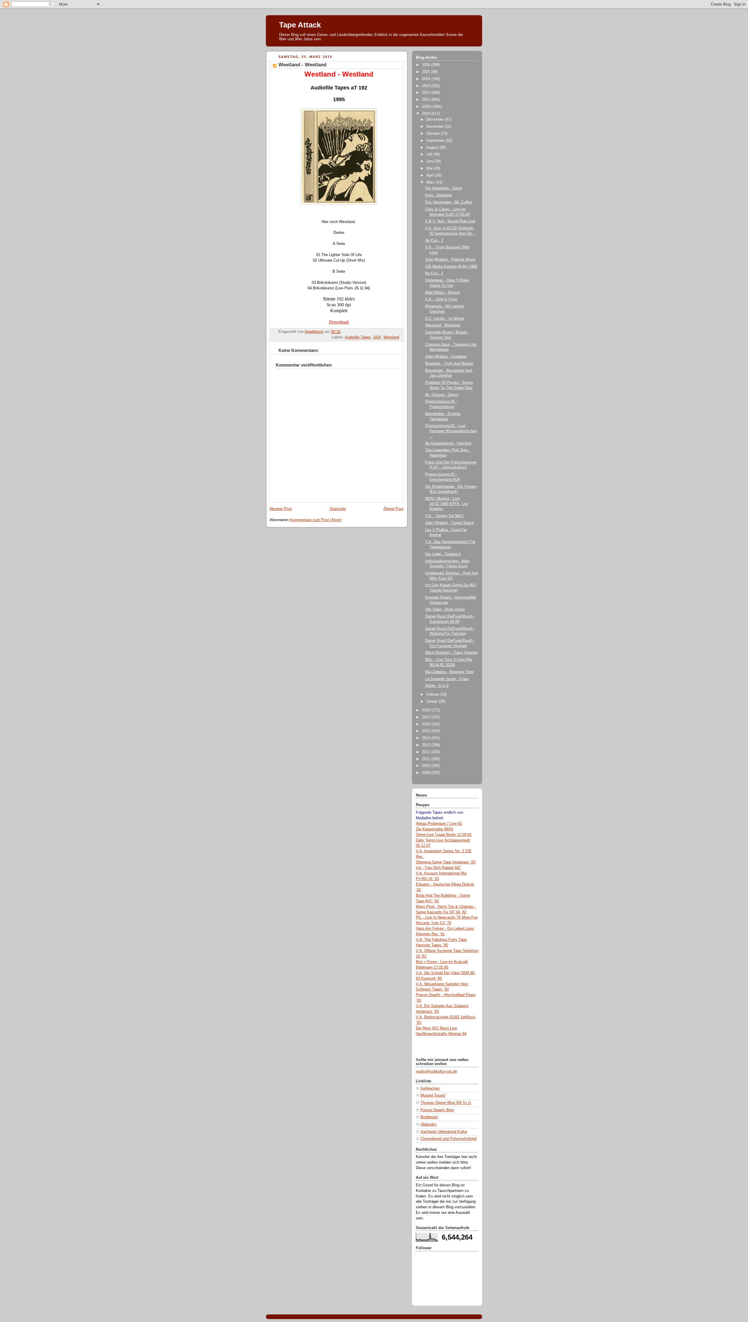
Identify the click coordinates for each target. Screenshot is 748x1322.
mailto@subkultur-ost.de (436, 1071)
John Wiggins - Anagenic (446, 357)
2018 (426, 710)
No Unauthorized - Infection (448, 443)
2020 (426, 107)
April (430, 175)
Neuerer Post (281, 509)
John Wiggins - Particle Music (450, 260)
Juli (429, 154)
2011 (426, 759)
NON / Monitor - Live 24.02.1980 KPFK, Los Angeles (446, 504)
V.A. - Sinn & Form (441, 299)
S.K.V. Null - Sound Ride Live (450, 221)
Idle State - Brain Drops (445, 609)
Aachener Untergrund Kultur (443, 1132)
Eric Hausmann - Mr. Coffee (448, 202)
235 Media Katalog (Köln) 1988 (451, 267)
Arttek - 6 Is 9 (437, 686)
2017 (426, 717)
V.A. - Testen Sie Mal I (444, 516)
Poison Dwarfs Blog (437, 1110)
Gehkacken (430, 1088)
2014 (426, 738)
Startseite (338, 509)
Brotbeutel (429, 1117)
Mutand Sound (432, 1095)
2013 (426, 745)
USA (377, 337)
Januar (432, 701)
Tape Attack (300, 24)
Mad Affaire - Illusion (442, 293)
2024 (426, 79)
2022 (426, 93)
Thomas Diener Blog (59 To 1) (445, 1103)
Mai (430, 168)
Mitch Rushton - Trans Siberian (451, 653)
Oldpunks (428, 1124)
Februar (433, 694)
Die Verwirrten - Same (443, 188)
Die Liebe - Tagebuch (443, 554)
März (431, 182)
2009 (426, 773)
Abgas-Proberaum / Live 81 (439, 824)
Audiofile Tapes (358, 337)
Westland (391, 337)
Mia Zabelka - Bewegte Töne (449, 672)
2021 (426, 100)
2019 (426, 114)
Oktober (433, 134)
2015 (426, 731)
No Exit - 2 (434, 241)
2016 (426, 724)
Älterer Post (393, 509)
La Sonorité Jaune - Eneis (447, 679)
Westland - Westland (442, 325)
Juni (430, 161)
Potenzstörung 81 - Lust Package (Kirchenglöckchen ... (451, 431)
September (436, 141)
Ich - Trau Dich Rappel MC (438, 868)
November (435, 127)
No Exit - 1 (434, 273)
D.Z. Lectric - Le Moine (444, 319)
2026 (426, 65)
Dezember (435, 119)
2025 (426, 72)
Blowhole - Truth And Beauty (449, 364)
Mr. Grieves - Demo (441, 395)
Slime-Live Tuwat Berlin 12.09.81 (444, 835)
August (432, 148)
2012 (426, 752)
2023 (426, 86)
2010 (426, 766)
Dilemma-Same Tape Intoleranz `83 (445, 862)
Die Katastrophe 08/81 (434, 829)
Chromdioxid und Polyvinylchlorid (448, 1139)
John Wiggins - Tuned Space (449, 523)
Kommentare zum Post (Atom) (316, 520)
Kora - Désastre (438, 195)
